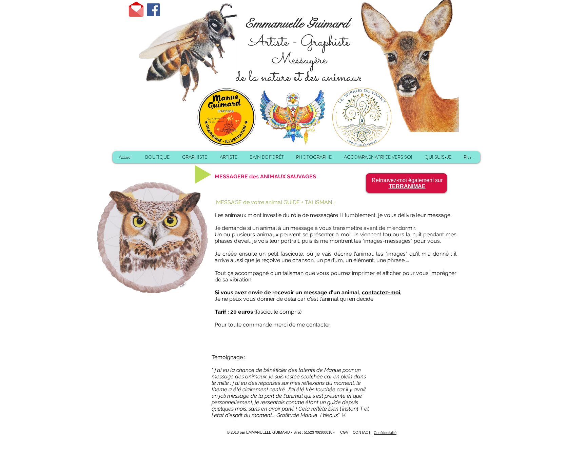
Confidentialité (385, 433)
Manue (333, 370)
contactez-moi (381, 292)
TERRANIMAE (407, 186)
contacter (318, 324)
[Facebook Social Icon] (153, 9)
